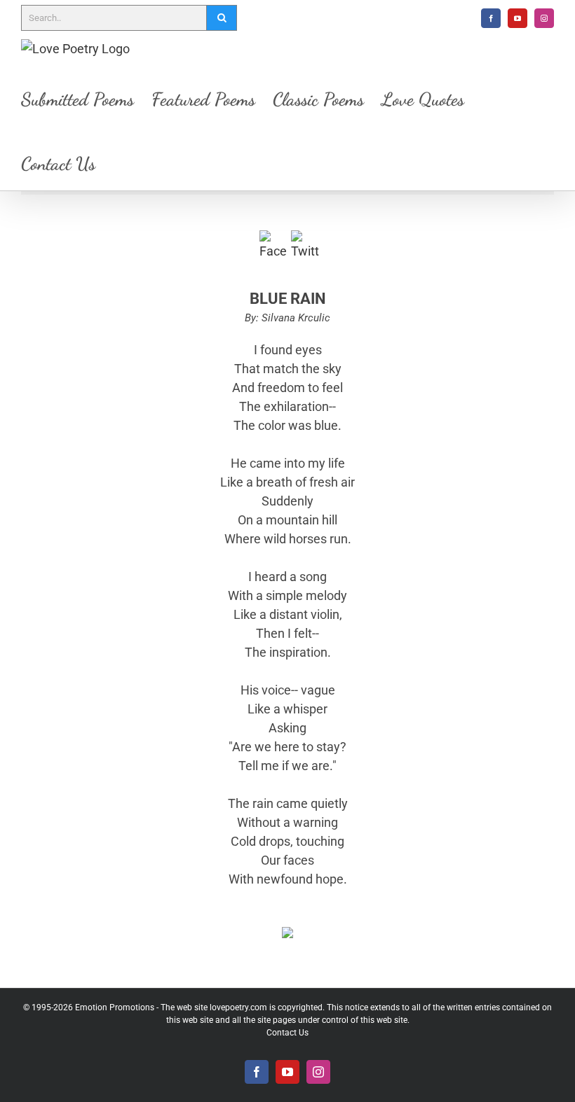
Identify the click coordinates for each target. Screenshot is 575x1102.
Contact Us (287, 1033)
